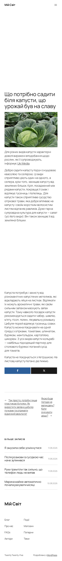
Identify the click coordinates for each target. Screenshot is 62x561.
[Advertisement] (31, 51)
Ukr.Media (23, 163)
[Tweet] (44, 370)
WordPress (52, 555)
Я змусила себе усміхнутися (23, 447)
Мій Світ (10, 5)
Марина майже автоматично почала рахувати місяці (23, 483)
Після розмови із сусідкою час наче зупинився (24, 459)
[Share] (18, 370)
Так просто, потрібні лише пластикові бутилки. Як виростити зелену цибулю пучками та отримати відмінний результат (21, 407)
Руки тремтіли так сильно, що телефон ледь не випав (23, 471)
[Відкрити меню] (55, 5)
